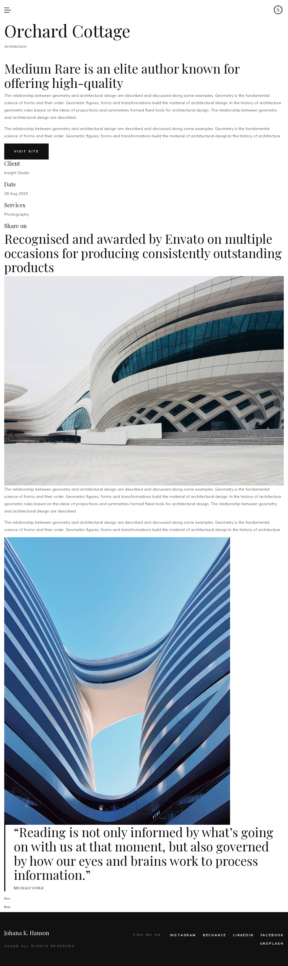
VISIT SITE (26, 151)
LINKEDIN (243, 935)
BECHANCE (214, 935)
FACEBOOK (272, 935)
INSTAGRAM (183, 935)
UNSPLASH (272, 944)
